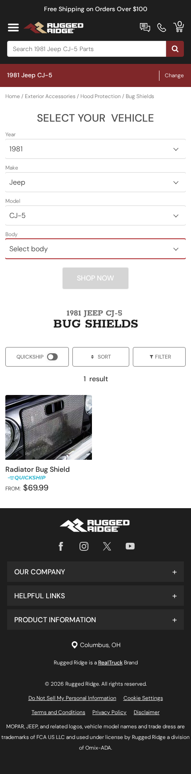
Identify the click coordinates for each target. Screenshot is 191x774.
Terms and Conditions (58, 712)
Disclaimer (146, 712)
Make (11, 167)
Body (11, 234)
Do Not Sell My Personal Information (72, 698)
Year (10, 134)
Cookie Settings (143, 698)
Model (12, 201)
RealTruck (110, 662)
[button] (95, 571)
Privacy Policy (109, 712)
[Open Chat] (145, 27)
